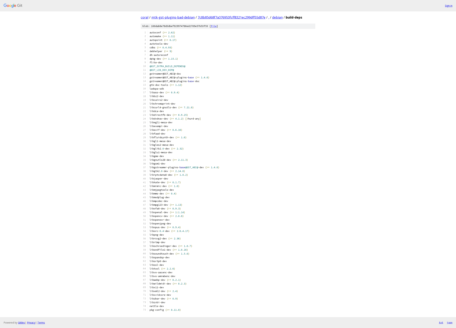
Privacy (31, 322)
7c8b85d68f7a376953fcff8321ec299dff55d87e (231, 17)
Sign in (448, 5)
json (449, 322)
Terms (41, 322)
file (214, 26)
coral (144, 17)
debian (277, 17)
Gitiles (21, 322)
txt (441, 322)
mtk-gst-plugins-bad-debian (173, 17)
